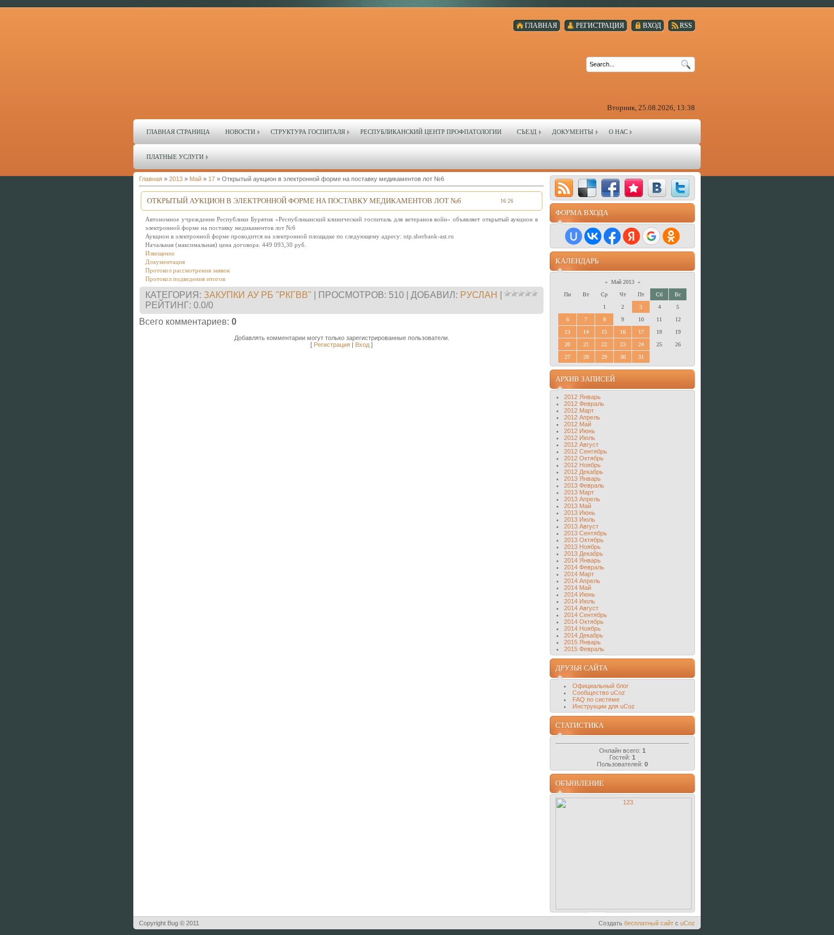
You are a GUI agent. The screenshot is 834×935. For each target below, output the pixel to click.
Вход (362, 344)
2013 (176, 178)
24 (641, 344)
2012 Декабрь (583, 471)
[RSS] (564, 188)
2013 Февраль (584, 485)
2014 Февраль (584, 567)
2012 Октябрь (584, 458)
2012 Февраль (584, 403)
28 (586, 357)
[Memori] (634, 188)
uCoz (687, 923)
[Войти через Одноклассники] (671, 236)
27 (567, 357)
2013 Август (581, 526)
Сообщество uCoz (598, 692)
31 (641, 357)
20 (567, 344)
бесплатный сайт (648, 923)
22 (604, 344)
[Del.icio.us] (587, 188)
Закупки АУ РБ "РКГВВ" (257, 295)
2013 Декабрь (583, 553)
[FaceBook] (610, 188)
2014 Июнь (579, 594)
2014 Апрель (582, 580)
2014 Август (581, 608)
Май (195, 178)
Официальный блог (600, 685)
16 (623, 332)
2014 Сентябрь (585, 614)
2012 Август (581, 444)
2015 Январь (582, 642)
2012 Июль (579, 437)
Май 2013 (622, 282)
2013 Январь (582, 478)
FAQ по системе (596, 699)
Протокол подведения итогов (185, 278)
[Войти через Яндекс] (631, 236)
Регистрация (332, 344)
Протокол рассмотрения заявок (187, 270)
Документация (165, 261)
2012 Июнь (579, 430)
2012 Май (577, 424)
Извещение (160, 253)
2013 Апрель (582, 499)
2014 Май (577, 587)
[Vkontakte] (657, 188)
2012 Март (579, 410)
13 (567, 332)
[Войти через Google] (651, 236)
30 (623, 357)
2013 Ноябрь (582, 546)
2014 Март (579, 574)
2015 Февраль (584, 648)
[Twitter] (680, 188)
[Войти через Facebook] (612, 236)
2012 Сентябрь (585, 451)
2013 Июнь (579, 512)
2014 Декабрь (583, 635)
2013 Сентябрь (585, 533)
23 (623, 344)
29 (604, 357)
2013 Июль (579, 519)
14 (586, 332)
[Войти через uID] (573, 236)
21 (586, 344)
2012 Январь (582, 396)
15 (604, 332)
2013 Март (579, 492)
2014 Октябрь (584, 621)
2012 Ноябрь (582, 465)
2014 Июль (579, 601)
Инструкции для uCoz (603, 706)
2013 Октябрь (584, 539)
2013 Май (577, 505)
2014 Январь (582, 560)
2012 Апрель (582, 417)
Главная (150, 178)
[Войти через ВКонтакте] (592, 236)
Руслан (479, 295)
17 (211, 178)
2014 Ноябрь (582, 628)
